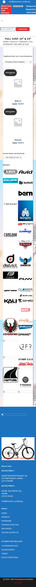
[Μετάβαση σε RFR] (25, 354)
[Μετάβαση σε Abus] (10, 176)
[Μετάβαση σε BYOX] (25, 225)
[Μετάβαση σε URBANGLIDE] (25, 365)
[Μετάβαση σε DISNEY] (25, 252)
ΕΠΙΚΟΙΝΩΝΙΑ (18, 6)
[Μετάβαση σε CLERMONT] (25, 234)
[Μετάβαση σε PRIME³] (25, 337)
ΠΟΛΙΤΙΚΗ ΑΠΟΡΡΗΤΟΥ (10, 532)
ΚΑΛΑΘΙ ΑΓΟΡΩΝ (8, 550)
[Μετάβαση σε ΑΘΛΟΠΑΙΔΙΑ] (10, 392)
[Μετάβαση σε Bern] (25, 197)
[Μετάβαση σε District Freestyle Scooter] (10, 268)
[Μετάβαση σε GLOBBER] (25, 291)
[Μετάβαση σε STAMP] (25, 360)
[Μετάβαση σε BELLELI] (25, 186)
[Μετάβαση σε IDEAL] (25, 296)
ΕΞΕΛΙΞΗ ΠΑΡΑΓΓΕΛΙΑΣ (10, 557)
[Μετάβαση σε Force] (10, 278)
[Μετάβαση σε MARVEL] (25, 315)
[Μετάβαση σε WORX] (25, 368)
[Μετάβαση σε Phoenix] (10, 335)
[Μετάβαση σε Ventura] (10, 382)
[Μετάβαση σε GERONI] (10, 293)
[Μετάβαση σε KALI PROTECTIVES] (10, 303)
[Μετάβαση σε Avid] (25, 176)
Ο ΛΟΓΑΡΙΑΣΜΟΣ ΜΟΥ (10, 546)
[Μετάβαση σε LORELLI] (25, 302)
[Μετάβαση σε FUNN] (25, 286)
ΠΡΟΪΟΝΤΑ (6, 517)
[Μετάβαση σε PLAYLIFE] (25, 323)
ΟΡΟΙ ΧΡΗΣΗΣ (7, 529)
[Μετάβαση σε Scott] (10, 357)
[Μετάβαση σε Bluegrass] (25, 220)
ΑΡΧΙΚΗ (4, 513)
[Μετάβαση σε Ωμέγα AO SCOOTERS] (25, 392)
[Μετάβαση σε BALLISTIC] (10, 182)
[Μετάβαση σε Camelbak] (10, 242)
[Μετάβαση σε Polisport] (25, 329)
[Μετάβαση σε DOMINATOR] (25, 268)
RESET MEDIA (18, 582)
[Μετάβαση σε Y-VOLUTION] (25, 388)
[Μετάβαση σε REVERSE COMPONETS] (10, 341)
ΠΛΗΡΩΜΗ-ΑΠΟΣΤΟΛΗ (10, 525)
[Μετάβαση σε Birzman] (10, 208)
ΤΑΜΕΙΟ (5, 553)
